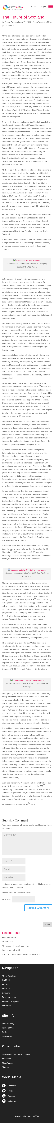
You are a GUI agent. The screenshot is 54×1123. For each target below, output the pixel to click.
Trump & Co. (7, 941)
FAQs (4, 1032)
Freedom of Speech (11, 1001)
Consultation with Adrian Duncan (16, 1054)
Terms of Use (8, 1028)
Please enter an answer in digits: (16, 893)
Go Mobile (6, 980)
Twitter (10, 1091)
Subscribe (6, 1059)
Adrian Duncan (11, 22)
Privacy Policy (8, 1024)
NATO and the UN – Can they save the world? (22, 954)
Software (6, 993)
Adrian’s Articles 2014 (42, 22)
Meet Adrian (7, 1063)
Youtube (11, 1096)
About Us (6, 988)
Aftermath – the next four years (15, 946)
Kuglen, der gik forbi (11, 950)
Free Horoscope (9, 997)
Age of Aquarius (9, 937)
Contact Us (7, 1036)
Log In (43, 6)
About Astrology (9, 976)
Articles (5, 984)
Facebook (12, 1086)
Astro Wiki (6, 1005)
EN (35, 6)
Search (47, 924)
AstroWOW (34, 1116)
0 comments (8, 25)
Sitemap (5, 1067)
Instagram (12, 1101)
